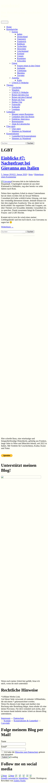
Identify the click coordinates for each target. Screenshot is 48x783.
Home (9, 27)
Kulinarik (16, 107)
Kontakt (7, 721)
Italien (19, 34)
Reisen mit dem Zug (20, 95)
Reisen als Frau (18, 99)
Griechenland (22, 51)
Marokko (21, 73)
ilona (31, 174)
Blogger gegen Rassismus (22, 114)
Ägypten (20, 75)
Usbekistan (21, 70)
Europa (15, 32)
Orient (14, 63)
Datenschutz (18, 718)
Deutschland (22, 36)
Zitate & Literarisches (21, 124)
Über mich (10, 126)
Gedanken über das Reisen (23, 116)
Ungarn (20, 56)
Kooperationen (12, 133)
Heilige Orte (17, 102)
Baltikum (21, 44)
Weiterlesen (7, 227)
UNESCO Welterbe (20, 83)
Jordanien (21, 68)
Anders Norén (19, 780)
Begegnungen (17, 121)
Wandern (15, 90)
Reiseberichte (12, 29)
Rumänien (21, 58)
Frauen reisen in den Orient (28, 66)
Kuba (19, 80)
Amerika (15, 78)
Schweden (21, 61)
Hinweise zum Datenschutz (26, 752)
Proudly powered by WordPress (14, 778)
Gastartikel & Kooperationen (24, 136)
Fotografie (16, 104)
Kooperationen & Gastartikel (26, 721)
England (20, 53)
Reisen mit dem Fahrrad (22, 97)
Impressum (5, 718)
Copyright (5, 723)
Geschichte (16, 87)
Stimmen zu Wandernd (21, 131)
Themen (9, 85)
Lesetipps (16, 109)
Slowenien (21, 49)
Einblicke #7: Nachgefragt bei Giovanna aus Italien (20, 162)
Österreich (21, 39)
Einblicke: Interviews (21, 119)
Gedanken (10, 112)
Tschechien (22, 46)
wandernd (10, 5)
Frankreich (21, 41)
